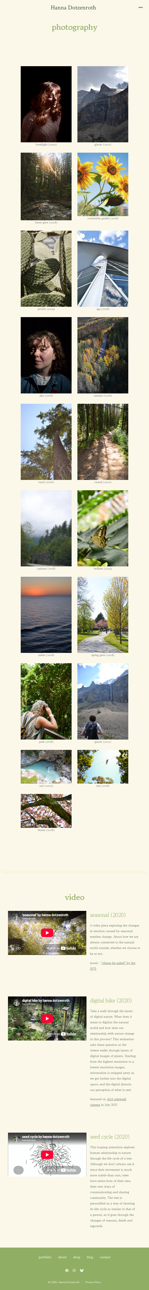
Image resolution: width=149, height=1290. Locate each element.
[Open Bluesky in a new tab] (81, 1270)
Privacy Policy (93, 1282)
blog (90, 1257)
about (62, 1257)
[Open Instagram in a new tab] (74, 1270)
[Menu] (140, 7)
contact (105, 1257)
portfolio (45, 1257)
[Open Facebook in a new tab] (67, 1270)
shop (76, 1257)
